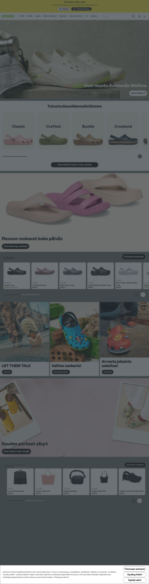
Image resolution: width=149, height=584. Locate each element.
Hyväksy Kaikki (134, 574)
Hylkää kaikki (134, 580)
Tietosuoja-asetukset (134, 569)
